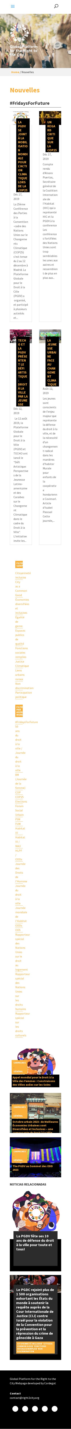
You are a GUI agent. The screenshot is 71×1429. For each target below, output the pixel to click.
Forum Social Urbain (19, 810)
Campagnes (19, 1062)
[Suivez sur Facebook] (15, 1409)
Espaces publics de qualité (19, 637)
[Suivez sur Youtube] (35, 1409)
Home (15, 72)
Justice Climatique (19, 664)
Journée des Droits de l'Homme (19, 872)
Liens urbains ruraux (19, 674)
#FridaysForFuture (19, 722)
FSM (17, 819)
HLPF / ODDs (18, 855)
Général (18, 1071)
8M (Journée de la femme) (19, 781)
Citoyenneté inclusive (19, 575)
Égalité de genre (19, 621)
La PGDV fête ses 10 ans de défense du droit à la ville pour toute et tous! (35, 1242)
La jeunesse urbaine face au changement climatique (52, 362)
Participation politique (19, 695)
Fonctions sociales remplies (19, 652)
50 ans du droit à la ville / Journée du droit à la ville (19, 748)
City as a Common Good (19, 588)
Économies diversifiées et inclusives (19, 606)
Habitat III (19, 831)
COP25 (19, 797)
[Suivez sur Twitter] (25, 1409)
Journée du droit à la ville (19, 894)
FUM (18, 824)
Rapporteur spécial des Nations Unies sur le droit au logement (19, 952)
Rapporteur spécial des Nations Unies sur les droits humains (19, 991)
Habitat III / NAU (19, 841)
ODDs (18, 925)
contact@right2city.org (24, 1398)
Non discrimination (19, 686)
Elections (19, 801)
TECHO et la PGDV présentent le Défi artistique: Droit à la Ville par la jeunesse (23, 372)
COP (18, 792)
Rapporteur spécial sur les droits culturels (19, 1024)
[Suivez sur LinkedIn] (55, 1409)
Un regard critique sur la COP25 (52, 136)
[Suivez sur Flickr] (45, 1409)
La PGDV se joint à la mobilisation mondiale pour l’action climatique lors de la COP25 (23, 156)
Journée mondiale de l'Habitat (19, 914)
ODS (18, 930)
